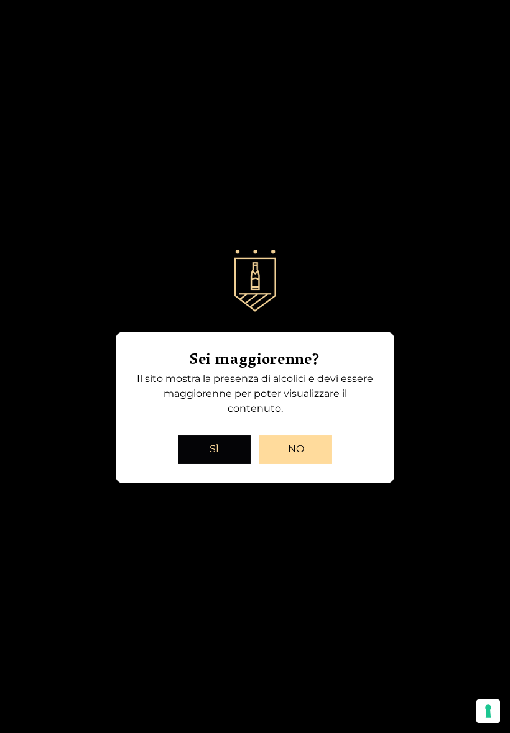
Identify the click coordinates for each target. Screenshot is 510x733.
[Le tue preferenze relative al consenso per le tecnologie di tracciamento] (488, 711)
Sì (214, 449)
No (296, 449)
